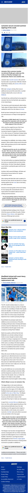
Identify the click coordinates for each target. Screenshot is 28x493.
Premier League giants (19, 438)
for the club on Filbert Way (12, 393)
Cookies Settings (5, 481)
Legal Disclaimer (21, 476)
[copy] (9, 32)
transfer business (13, 79)
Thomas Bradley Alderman (9, 282)
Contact (3, 469)
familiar (9, 412)
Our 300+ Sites (20, 469)
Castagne (8, 89)
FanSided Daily (5, 472)
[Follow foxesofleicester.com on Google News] (25, 221)
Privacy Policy (4, 474)
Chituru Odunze (11, 214)
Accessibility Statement (7, 479)
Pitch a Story (20, 472)
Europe (22, 109)
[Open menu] (2, 2)
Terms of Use (20, 474)
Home (2, 266)
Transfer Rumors (8, 457)
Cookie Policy (4, 476)
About (2, 467)
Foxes (15, 182)
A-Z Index (19, 479)
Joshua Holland (6, 30)
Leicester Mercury (13, 402)
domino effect (18, 83)
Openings (19, 467)
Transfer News (8, 266)
